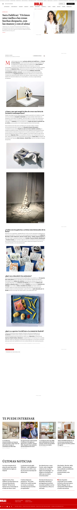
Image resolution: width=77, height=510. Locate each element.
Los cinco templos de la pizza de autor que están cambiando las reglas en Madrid (9, 468)
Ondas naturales (50, 0)
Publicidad (18, 501)
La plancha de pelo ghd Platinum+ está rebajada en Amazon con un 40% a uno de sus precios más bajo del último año (28, 469)
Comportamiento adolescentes (63, 0)
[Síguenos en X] (5, 506)
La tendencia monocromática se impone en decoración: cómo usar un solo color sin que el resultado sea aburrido (10, 443)
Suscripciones (19, 500)
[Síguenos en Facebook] (3, 506)
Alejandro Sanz (18, 0)
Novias (58, 6)
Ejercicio (45, 0)
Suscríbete (71, 3)
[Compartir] (44, 55)
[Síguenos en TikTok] (7, 506)
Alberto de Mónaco (25, 0)
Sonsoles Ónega (12, 0)
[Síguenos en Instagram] (0, 506)
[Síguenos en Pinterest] (11, 506)
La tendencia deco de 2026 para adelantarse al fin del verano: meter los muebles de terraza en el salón (47, 443)
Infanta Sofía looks (40, 0)
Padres (63, 6)
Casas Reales (14, 6)
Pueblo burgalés (71, 0)
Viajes (53, 6)
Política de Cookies (29, 506)
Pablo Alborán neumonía (32, 0)
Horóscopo (69, 6)
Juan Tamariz (7, 0)
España (61, 3)
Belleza (26, 6)
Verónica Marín (8, 55)
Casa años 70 (55, 0)
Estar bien (37, 6)
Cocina (31, 6)
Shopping (44, 6)
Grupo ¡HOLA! (28, 501)
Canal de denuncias (58, 506)
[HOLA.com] (38, 4)
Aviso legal (18, 506)
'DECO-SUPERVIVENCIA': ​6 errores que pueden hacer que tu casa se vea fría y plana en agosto (66, 443)
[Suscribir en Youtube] (9, 506)
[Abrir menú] (3, 3)
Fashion (20, 6)
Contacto (28, 500)
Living (49, 6)
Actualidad (6, 6)
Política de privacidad (43, 506)
